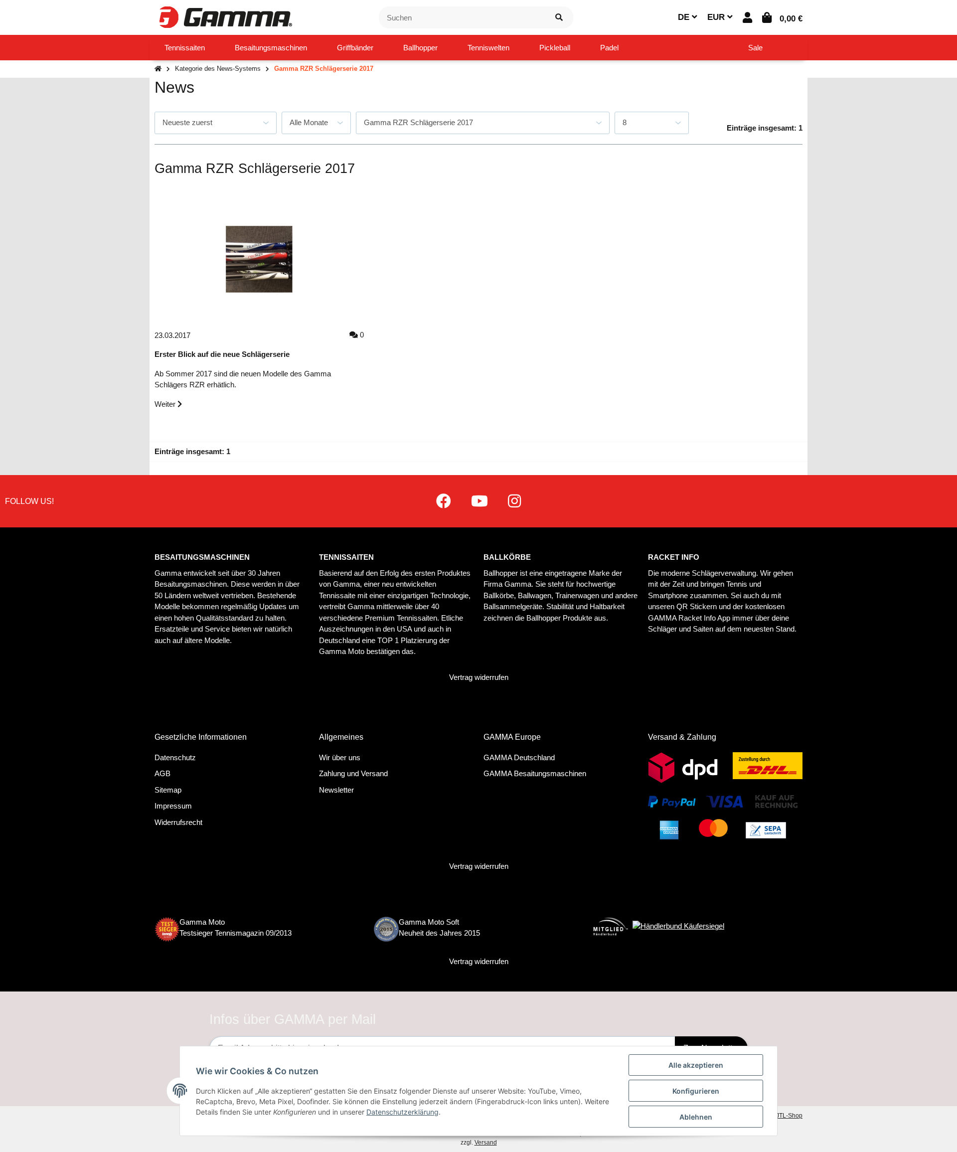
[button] (747, 17)
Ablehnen (695, 1117)
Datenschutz (175, 757)
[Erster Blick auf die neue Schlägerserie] (259, 259)
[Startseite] (158, 69)
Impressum (173, 806)
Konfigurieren (695, 1091)
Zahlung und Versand (353, 773)
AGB (162, 773)
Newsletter (336, 790)
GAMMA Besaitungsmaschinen (534, 773)
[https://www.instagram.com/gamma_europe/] (514, 501)
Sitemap (168, 790)
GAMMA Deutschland (519, 757)
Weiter (166, 404)
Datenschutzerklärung (402, 1112)
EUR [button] (717, 17)
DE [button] (685, 17)
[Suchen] (559, 17)
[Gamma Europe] (224, 16)
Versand (486, 1142)
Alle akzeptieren (695, 1065)
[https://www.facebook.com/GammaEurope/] (443, 501)
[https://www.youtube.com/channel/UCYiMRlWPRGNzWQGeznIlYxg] (479, 501)
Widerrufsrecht (178, 822)
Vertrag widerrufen (478, 677)
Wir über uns (339, 757)
